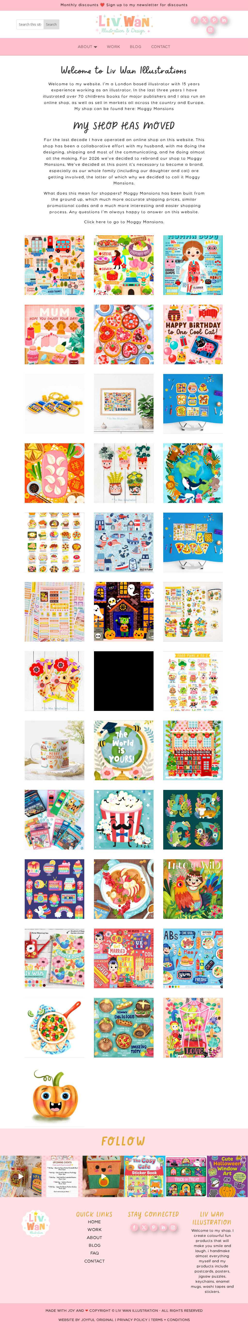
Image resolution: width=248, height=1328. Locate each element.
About (94, 1238)
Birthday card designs (193, 334)
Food (54, 1028)
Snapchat (54, 889)
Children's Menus (193, 958)
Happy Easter (54, 681)
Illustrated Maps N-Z (124, 265)
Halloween (124, 612)
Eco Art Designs (193, 473)
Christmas (193, 750)
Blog (95, 1246)
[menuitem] (87, 46)
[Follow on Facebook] (195, 20)
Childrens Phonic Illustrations (54, 1097)
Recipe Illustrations (124, 889)
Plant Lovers (124, 473)
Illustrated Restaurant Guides (124, 1028)
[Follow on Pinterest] (214, 20)
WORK (94, 1230)
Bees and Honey (193, 612)
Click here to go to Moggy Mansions (123, 222)
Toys (54, 820)
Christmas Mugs (54, 750)
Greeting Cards (124, 750)
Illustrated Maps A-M (54, 265)
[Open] (20, 1176)
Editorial (124, 958)
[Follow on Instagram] (210, 30)
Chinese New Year (54, 473)
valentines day (124, 334)
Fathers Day (124, 820)
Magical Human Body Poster (193, 265)
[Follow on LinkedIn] (224, 20)
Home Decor (54, 958)
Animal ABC (193, 820)
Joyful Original (97, 1320)
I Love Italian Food (193, 542)
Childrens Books (193, 889)
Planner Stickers (54, 612)
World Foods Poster (54, 542)
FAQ (94, 1253)
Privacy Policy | (134, 1320)
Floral (193, 1028)
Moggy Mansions (155, 109)
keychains (54, 404)
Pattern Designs (124, 542)
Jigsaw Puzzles (124, 681)
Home (94, 1222)
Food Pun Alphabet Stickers (193, 681)
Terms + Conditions (170, 1320)
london (124, 404)
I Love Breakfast (193, 404)
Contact (94, 1261)
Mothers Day (54, 334)
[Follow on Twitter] (204, 20)
